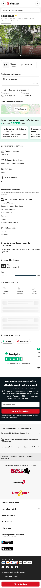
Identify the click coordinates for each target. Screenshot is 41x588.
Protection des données (9, 576)
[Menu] (3, 3)
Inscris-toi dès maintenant (20, 411)
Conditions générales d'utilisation (13, 572)
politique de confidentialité (9, 417)
